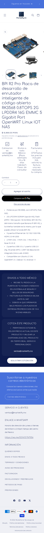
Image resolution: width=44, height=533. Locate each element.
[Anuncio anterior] (4, 4)
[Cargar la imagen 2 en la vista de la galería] (22, 75)
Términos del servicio (16, 527)
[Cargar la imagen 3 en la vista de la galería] (33, 75)
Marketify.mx (20, 520)
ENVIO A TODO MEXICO (15, 457)
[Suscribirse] (36, 397)
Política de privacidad (34, 523)
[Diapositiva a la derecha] (41, 75)
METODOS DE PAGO (13, 485)
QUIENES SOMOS (12, 451)
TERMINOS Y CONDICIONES (17, 462)
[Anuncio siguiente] (39, 4)
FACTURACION (11, 474)
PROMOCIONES (11, 490)
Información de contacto (23, 530)
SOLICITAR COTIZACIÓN (22, 361)
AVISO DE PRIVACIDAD (14, 468)
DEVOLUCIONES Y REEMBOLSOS (19, 479)
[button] (5, 15)
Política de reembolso (17, 523)
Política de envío (31, 527)
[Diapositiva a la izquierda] (2, 75)
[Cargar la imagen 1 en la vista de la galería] (11, 75)
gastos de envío (23, 136)
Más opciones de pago (22, 204)
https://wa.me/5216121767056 (19, 437)
